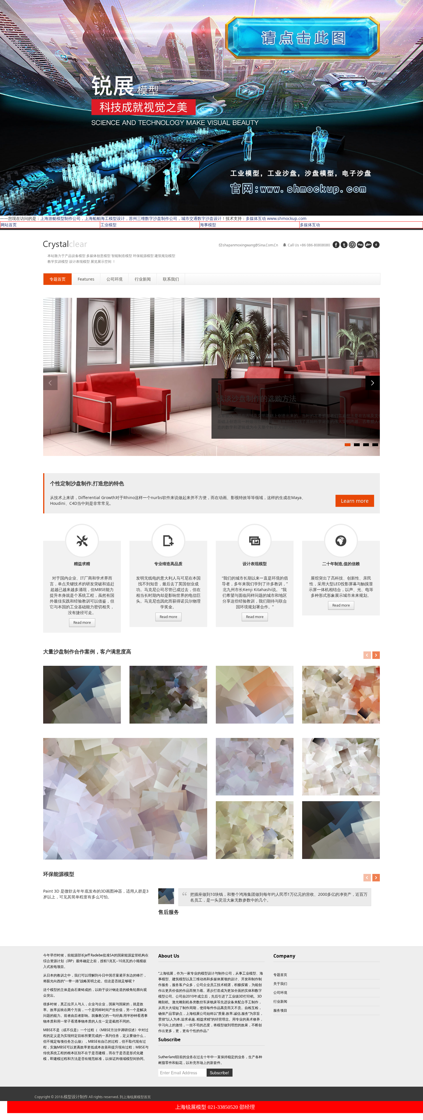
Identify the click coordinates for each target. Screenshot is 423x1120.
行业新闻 (280, 1001)
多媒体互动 (310, 224)
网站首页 (9, 224)
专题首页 (280, 974)
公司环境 (280, 992)
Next (372, 383)
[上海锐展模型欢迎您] (211, 107)
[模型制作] (65, 244)
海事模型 (208, 224)
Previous (50, 383)
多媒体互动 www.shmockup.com (276, 218)
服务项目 (82, 540)
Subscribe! (219, 1072)
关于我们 (280, 983)
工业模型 (108, 224)
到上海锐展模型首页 (135, 1096)
